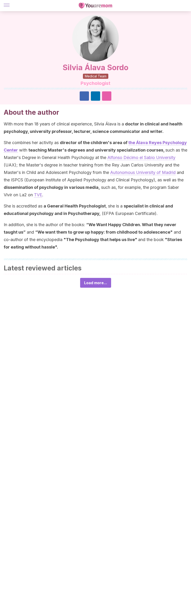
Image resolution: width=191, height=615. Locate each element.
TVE (38, 194)
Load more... (95, 282)
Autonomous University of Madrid (143, 172)
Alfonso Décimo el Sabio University (141, 157)
